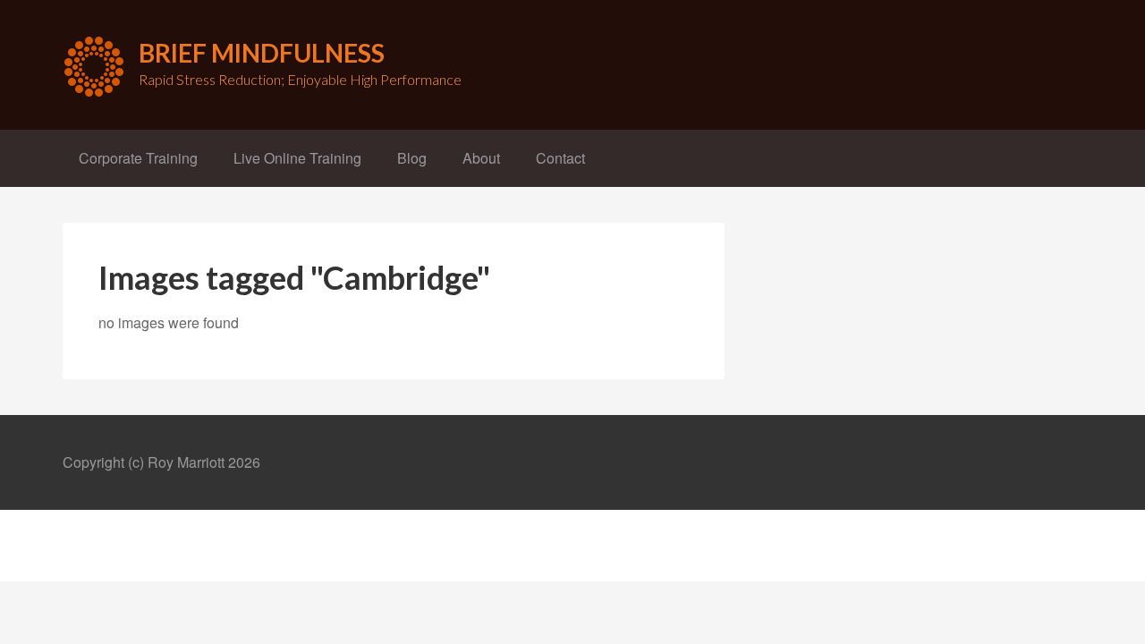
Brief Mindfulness (262, 53)
